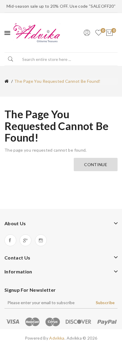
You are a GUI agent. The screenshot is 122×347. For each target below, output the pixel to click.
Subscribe (105, 302)
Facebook (10, 240)
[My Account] (87, 32)
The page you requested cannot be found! (57, 81)
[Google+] (25, 240)
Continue (95, 164)
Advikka (56, 337)
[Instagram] (41, 240)
